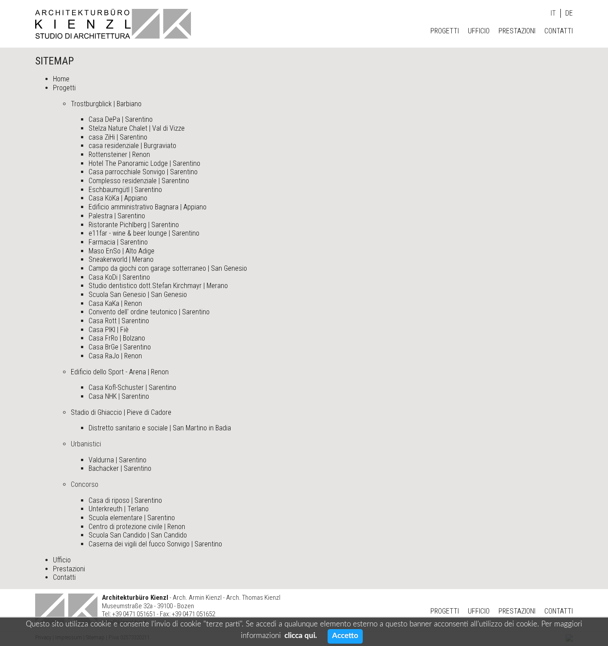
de (569, 13)
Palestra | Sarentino (117, 216)
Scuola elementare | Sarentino (132, 518)
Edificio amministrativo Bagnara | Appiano (148, 207)
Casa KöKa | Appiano (118, 198)
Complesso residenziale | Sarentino (139, 181)
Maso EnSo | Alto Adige (121, 251)
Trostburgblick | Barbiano (106, 104)
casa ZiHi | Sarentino (118, 137)
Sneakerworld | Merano (121, 259)
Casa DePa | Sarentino (121, 119)
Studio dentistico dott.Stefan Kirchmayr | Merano (158, 285)
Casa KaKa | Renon (115, 303)
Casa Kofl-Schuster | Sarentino (132, 387)
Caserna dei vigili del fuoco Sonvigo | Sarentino (155, 544)
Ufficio (479, 31)
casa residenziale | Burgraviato (132, 145)
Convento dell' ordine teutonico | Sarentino (149, 312)
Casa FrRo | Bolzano (117, 338)
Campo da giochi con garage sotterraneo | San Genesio (168, 268)
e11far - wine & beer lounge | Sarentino (144, 233)
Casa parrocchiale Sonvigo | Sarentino (143, 172)
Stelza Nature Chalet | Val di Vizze (137, 128)
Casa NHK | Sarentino (119, 396)
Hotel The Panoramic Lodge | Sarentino (144, 163)
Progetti (444, 31)
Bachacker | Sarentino (120, 468)
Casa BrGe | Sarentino (120, 347)
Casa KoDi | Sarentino (119, 277)
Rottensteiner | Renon (119, 154)
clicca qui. (300, 635)
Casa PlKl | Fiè (109, 329)
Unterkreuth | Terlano (119, 509)
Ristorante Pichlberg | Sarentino (134, 225)
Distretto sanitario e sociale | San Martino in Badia (160, 428)
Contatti (558, 31)
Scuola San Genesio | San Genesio (138, 294)
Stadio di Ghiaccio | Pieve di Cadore (121, 412)
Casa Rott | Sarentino (119, 321)
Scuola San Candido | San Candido (138, 535)
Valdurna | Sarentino (117, 460)
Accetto (345, 635)
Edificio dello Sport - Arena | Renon (120, 372)
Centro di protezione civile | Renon (137, 526)
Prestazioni (517, 31)
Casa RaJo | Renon (115, 356)
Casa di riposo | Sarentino (125, 500)
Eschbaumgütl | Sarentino (125, 189)
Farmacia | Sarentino (118, 242)
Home (61, 79)
